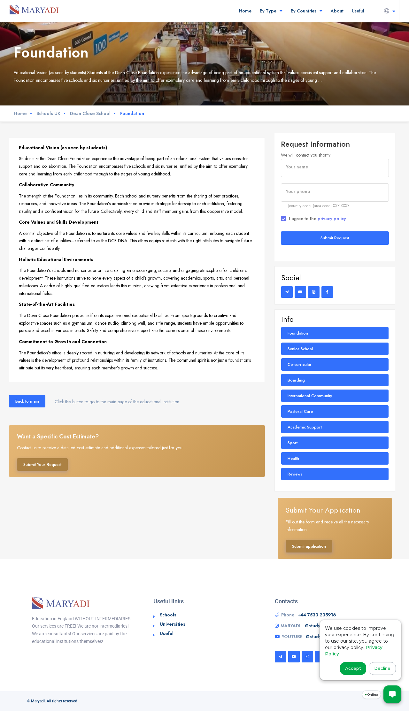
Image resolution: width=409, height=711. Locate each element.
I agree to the (317, 218)
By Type (268, 11)
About (337, 11)
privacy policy (332, 218)
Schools (168, 615)
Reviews (295, 474)
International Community (310, 396)
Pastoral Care (300, 411)
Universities (172, 624)
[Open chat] (392, 694)
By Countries (303, 11)
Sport (292, 443)
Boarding (296, 380)
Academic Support (305, 427)
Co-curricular (300, 364)
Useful (358, 11)
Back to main (27, 401)
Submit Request (334, 238)
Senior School (300, 349)
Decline (382, 668)
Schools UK (48, 113)
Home (245, 11)
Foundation (298, 333)
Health (293, 458)
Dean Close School (90, 113)
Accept (353, 668)
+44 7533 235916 (317, 615)
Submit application (309, 546)
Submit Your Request (42, 464)
